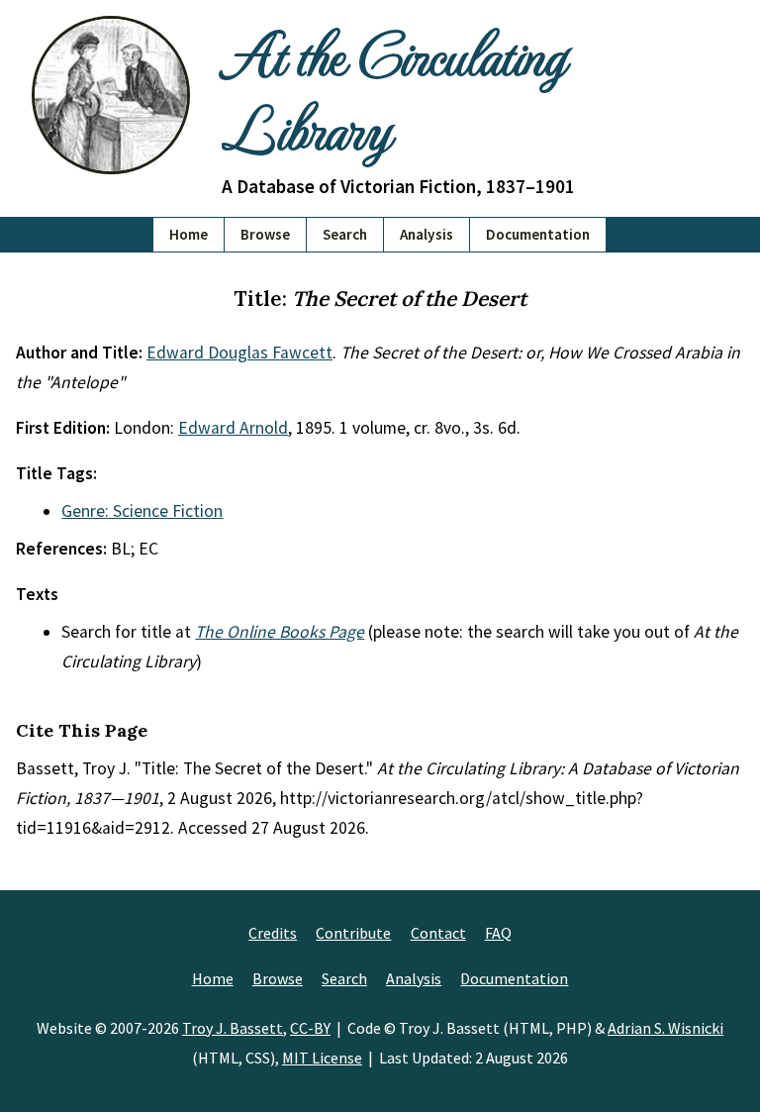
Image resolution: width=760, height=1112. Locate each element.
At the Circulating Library (393, 89)
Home (188, 234)
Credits (272, 933)
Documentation (538, 234)
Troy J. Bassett (232, 1028)
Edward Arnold (233, 428)
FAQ (498, 933)
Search (345, 234)
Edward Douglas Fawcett (239, 352)
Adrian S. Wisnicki (665, 1028)
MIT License (322, 1057)
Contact (438, 933)
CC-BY (310, 1028)
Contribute (353, 933)
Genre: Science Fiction (142, 511)
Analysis (426, 234)
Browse (265, 234)
